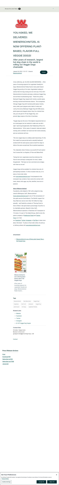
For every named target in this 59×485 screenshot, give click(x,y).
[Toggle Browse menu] (53, 9)
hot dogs (24, 306)
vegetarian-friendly (33, 306)
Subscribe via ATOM (8, 361)
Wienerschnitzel (17, 73)
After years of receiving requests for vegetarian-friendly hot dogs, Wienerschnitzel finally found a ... (20, 287)
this (19, 116)
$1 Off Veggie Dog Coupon (23, 323)
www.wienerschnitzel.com (23, 176)
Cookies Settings (6, 481)
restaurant (31, 304)
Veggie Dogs (36, 301)
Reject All (52, 481)
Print (3, 354)
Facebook (18, 220)
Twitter (23, 220)
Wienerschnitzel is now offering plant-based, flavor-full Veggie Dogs (20, 277)
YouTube (35, 220)
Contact (15, 339)
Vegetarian (16, 304)
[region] (29, 478)
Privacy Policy (5, 478)
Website (18, 313)
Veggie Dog (38, 304)
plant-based (16, 306)
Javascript (5, 364)
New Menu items (27, 301)
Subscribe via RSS (7, 359)
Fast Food (23, 304)
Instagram (28, 220)
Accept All (41, 481)
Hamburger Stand (29, 215)
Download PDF (6, 357)
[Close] (56, 474)
